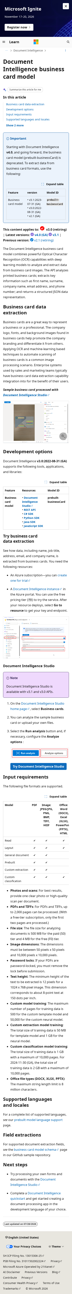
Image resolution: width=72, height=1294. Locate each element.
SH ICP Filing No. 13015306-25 (22, 1256)
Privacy (55, 1261)
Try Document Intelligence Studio (38, 766)
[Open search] (68, 41)
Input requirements (19, 114)
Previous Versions (36, 1272)
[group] (36, 843)
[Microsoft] (36, 41)
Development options (20, 109)
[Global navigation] (4, 41)
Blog (55, 1272)
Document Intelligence (28, 50)
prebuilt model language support (38, 1120)
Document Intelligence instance (36, 589)
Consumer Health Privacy (19, 1283)
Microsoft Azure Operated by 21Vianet (27, 1266)
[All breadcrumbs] (6, 50)
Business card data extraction (25, 104)
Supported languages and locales (28, 119)
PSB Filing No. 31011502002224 (23, 1261)
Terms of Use (51, 1283)
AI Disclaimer (11, 1272)
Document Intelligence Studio (25, 395)
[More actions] (65, 50)
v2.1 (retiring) (44, 240)
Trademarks (10, 1288)
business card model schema (35, 1149)
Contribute (10, 1277)
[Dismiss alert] (66, 6)
